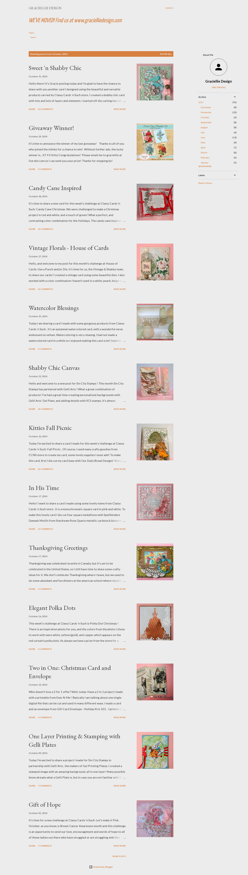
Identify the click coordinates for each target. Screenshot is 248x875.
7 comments (45, 786)
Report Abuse (205, 183)
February (205, 157)
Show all (166, 54)
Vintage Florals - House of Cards (69, 248)
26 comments (45, 469)
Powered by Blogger (103, 867)
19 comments (45, 229)
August (204, 127)
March (204, 152)
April (203, 147)
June (203, 137)
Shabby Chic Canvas (54, 368)
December (206, 107)
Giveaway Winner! (51, 128)
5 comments (45, 717)
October (205, 117)
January (204, 162)
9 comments (45, 349)
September (206, 122)
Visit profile (218, 87)
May (203, 142)
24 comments (45, 409)
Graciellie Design (45, 8)
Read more (120, 109)
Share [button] (32, 109)
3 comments (45, 169)
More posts (119, 856)
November (206, 112)
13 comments (45, 109)
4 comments (45, 649)
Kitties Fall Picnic (50, 428)
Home (33, 37)
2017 (201, 102)
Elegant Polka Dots (52, 608)
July (203, 132)
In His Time (44, 488)
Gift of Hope (45, 804)
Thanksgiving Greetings (58, 547)
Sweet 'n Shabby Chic (55, 68)
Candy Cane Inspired (55, 188)
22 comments (45, 289)
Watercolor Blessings (54, 308)
